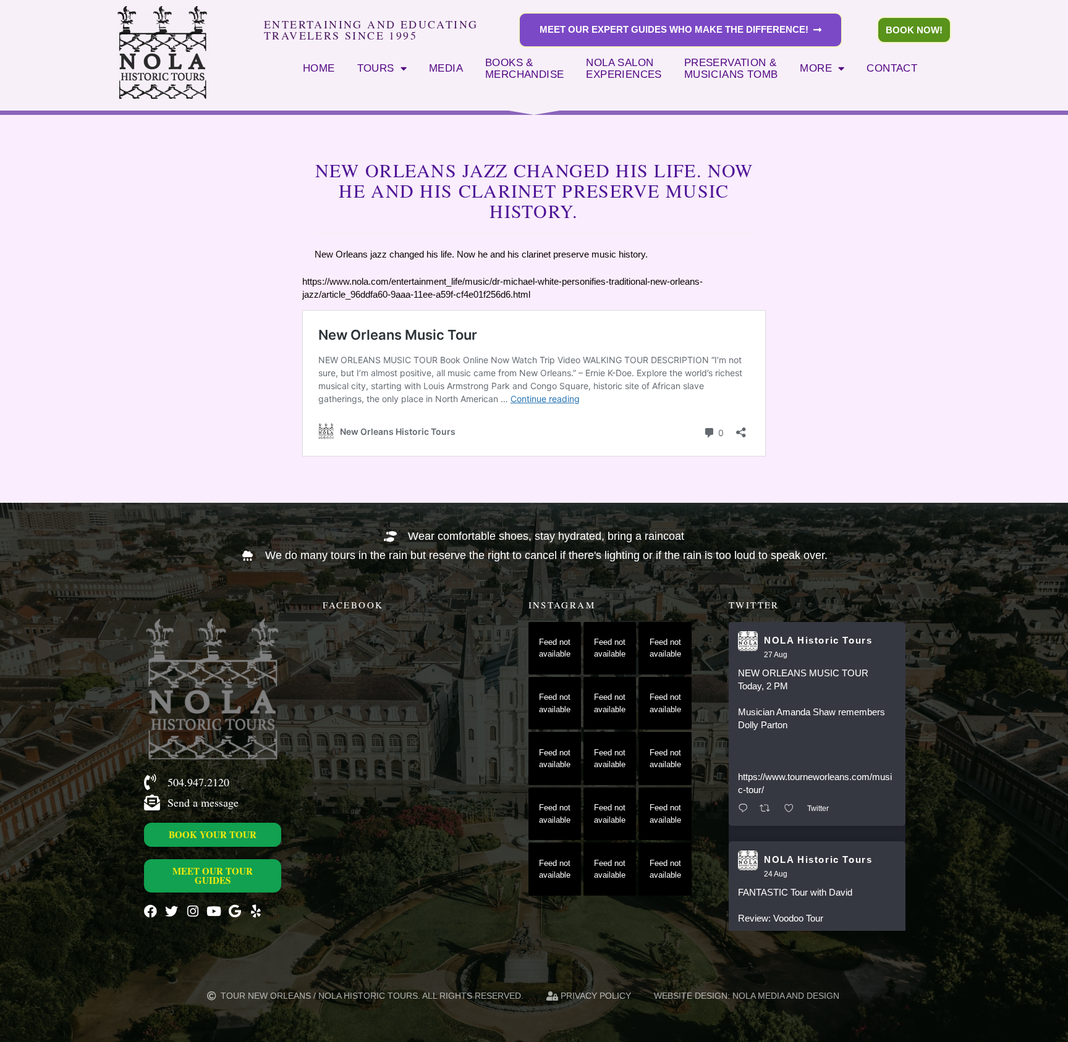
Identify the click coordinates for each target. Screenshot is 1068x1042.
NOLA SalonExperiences (623, 68)
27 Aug (775, 654)
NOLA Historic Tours (818, 640)
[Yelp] (255, 911)
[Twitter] (171, 911)
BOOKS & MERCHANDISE (524, 68)
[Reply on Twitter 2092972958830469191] (746, 809)
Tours (375, 68)
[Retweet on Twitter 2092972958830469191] (768, 809)
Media (446, 68)
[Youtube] (213, 911)
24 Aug (775, 874)
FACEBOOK (353, 605)
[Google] (234, 911)
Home (319, 68)
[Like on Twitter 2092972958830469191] (793, 809)
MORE (816, 68)
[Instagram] (192, 911)
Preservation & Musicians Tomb (731, 68)
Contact (892, 68)
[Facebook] (150, 911)
